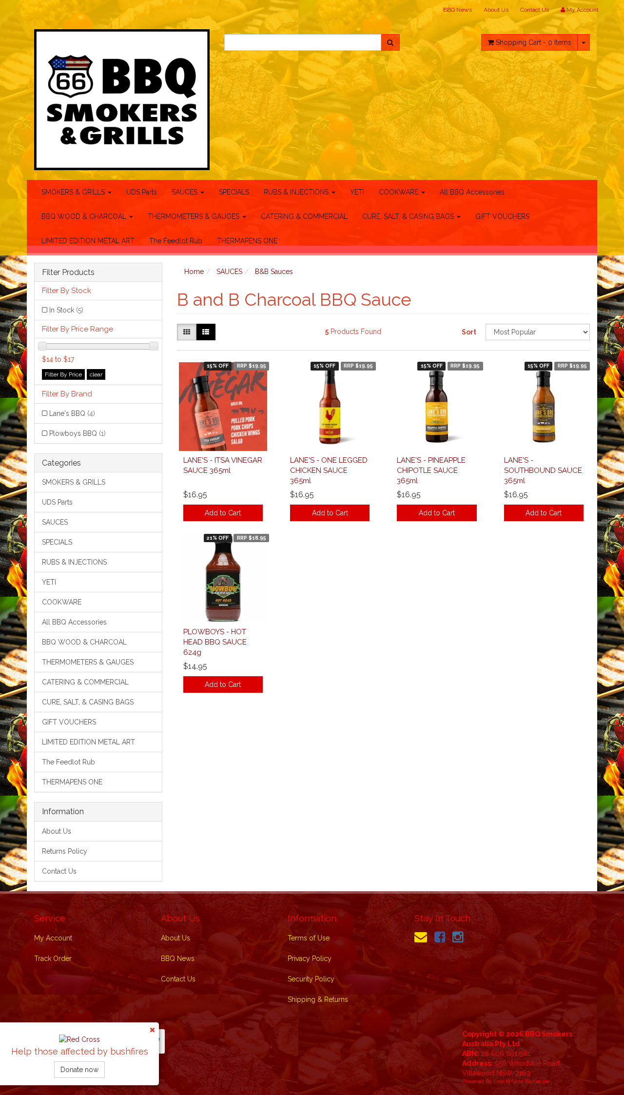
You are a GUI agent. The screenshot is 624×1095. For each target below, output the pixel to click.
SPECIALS (234, 192)
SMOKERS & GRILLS (74, 192)
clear (96, 374)
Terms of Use (309, 938)
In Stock (66, 310)
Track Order (53, 958)
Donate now (79, 1070)
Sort (469, 332)
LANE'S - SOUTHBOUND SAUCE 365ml (543, 470)
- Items (533, 42)
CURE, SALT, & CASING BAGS (409, 216)
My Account (53, 938)
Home (194, 271)
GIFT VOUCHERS (502, 216)
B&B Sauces (274, 271)
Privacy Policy (310, 958)
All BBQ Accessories (472, 192)
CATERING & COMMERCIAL (304, 216)
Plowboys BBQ (77, 433)
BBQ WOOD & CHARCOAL (84, 216)
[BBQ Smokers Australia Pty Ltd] (122, 96)
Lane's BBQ (72, 413)
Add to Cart (223, 513)
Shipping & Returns (318, 999)
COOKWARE (399, 192)
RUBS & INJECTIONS (297, 192)
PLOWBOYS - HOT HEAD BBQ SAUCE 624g (215, 642)
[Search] (390, 42)
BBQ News (457, 9)
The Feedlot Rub (175, 241)
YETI (357, 192)
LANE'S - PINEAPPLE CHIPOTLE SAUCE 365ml (431, 470)
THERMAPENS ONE (247, 241)
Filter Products (68, 272)
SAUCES (185, 192)
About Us (496, 9)
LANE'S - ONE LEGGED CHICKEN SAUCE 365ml (329, 470)
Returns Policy (64, 851)
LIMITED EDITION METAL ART (88, 241)
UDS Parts (141, 192)
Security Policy (311, 979)
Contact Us (534, 9)
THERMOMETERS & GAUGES (194, 216)
